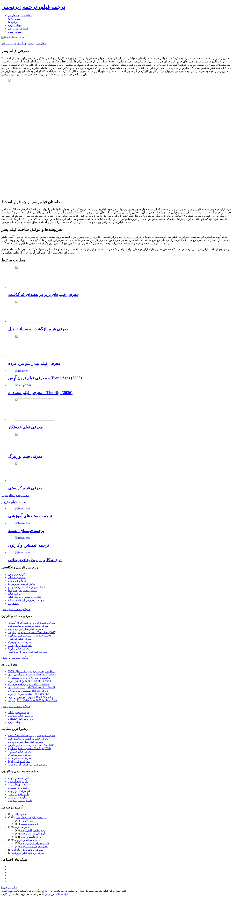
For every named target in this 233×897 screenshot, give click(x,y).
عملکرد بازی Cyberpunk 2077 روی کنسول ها (33, 700)
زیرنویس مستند (29, 823)
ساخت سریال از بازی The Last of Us (28, 693)
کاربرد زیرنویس (17, 574)
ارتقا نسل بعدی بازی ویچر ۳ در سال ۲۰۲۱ (31, 671)
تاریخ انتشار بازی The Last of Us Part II (29, 680)
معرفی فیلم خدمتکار (25, 427)
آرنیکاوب (6, 894)
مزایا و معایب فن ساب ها (22, 590)
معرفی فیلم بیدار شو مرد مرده (34, 363)
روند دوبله (13, 603)
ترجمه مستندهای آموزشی (30, 516)
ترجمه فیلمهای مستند (26, 530)
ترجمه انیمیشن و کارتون (28, 545)
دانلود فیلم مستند (17, 797)
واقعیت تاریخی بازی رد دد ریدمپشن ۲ (29, 677)
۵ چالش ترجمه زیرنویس (21, 583)
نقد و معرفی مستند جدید (34, 846)
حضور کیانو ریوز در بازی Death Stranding (31, 697)
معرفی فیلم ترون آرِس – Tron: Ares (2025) (45, 378)
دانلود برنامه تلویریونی (20, 791)
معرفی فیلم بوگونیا (19, 648)
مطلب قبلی (8, 495)
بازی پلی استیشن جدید (33, 833)
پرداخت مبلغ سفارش (20, 15)
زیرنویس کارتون (29, 820)
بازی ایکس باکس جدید (32, 830)
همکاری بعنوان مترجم (13, 43)
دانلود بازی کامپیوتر (19, 784)
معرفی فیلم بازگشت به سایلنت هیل (38, 329)
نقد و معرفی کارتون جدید (34, 843)
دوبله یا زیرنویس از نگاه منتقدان (26, 600)
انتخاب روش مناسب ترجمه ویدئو (26, 587)
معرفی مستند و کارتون (28, 839)
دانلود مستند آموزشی (20, 800)
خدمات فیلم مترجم (14, 502)
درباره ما (13, 21)
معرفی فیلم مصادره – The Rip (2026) (40, 392)
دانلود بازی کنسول (18, 787)
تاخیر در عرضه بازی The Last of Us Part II (31, 687)
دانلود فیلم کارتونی (18, 794)
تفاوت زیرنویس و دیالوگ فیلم (24, 596)
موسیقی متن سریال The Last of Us (28, 690)
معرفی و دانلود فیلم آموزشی (28, 852)
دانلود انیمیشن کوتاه (19, 778)
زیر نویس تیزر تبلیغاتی (20, 718)
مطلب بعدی (22, 495)
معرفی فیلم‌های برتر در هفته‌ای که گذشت (43, 294)
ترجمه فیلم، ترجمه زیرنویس (33, 7)
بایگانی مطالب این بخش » (15, 609)
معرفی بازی (22, 827)
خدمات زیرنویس (17, 580)
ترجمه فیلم (14, 593)
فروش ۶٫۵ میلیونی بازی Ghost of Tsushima (32, 674)
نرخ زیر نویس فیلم (18, 712)
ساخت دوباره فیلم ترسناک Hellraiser (28, 684)
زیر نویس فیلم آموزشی (21, 715)
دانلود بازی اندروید (18, 781)
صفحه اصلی (15, 31)
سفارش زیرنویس (18, 28)
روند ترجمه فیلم (17, 577)
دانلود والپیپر (19, 814)
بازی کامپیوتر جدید (30, 836)
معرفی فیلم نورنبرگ (25, 456)
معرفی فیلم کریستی (25, 488)
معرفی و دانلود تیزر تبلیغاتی (27, 849)
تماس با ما (14, 18)
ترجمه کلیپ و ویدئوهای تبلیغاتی (35, 560)
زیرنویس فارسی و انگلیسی (30, 817)
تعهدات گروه (15, 25)
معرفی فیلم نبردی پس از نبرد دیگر (27, 651)
